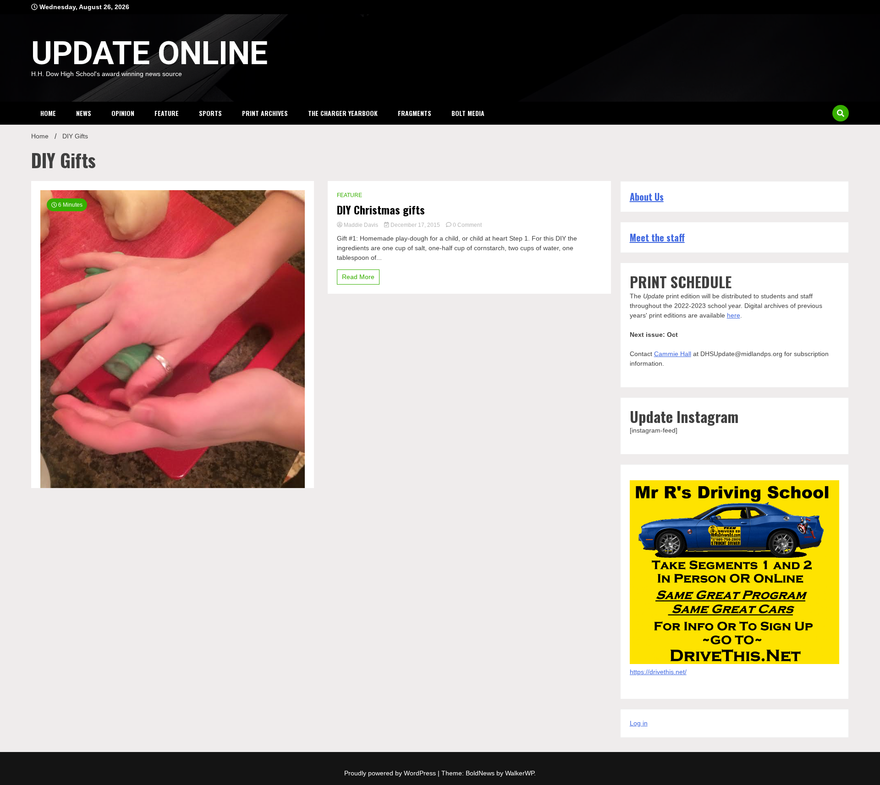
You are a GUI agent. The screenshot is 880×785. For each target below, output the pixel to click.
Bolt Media (467, 113)
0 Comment (467, 225)
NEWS (83, 113)
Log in (639, 723)
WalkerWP (519, 773)
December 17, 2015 (415, 225)
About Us (647, 196)
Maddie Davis (361, 225)
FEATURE (166, 113)
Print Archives (265, 113)
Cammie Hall (672, 353)
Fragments (414, 113)
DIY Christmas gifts (381, 209)
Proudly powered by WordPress (391, 773)
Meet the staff (657, 237)
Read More (358, 276)
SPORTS (210, 113)
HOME (48, 113)
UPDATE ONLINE (149, 53)
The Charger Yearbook (343, 113)
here (733, 315)
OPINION (122, 113)
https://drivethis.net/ (658, 671)
